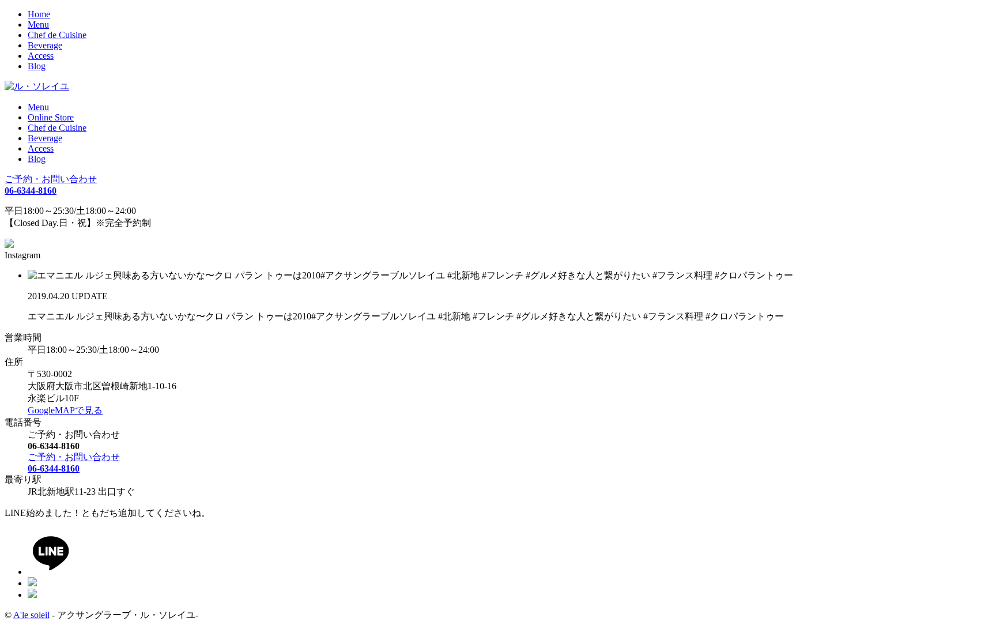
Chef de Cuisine (57, 35)
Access (41, 56)
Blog (37, 66)
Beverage (45, 45)
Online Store (51, 117)
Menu (38, 24)
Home (39, 14)
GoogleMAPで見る (65, 410)
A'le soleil (31, 615)
